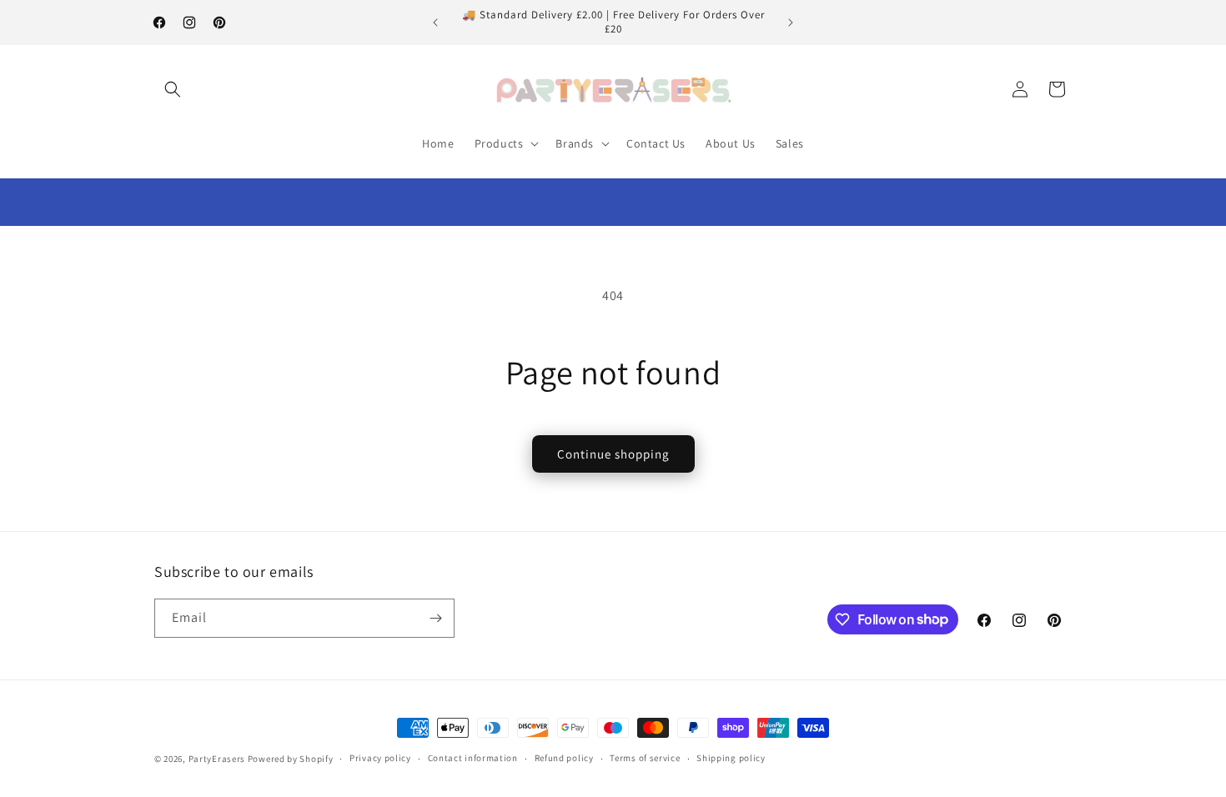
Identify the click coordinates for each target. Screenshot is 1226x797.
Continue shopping (613, 454)
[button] (172, 89)
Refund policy (564, 758)
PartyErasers (216, 758)
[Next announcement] (790, 22)
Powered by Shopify (291, 758)
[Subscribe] (435, 618)
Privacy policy (380, 758)
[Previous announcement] (435, 22)
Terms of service (645, 758)
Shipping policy (731, 758)
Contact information (473, 758)
